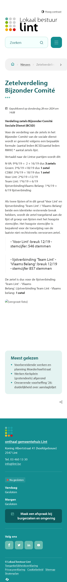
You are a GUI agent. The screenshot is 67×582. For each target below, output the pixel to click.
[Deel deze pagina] (61, 401)
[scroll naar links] (61, 64)
